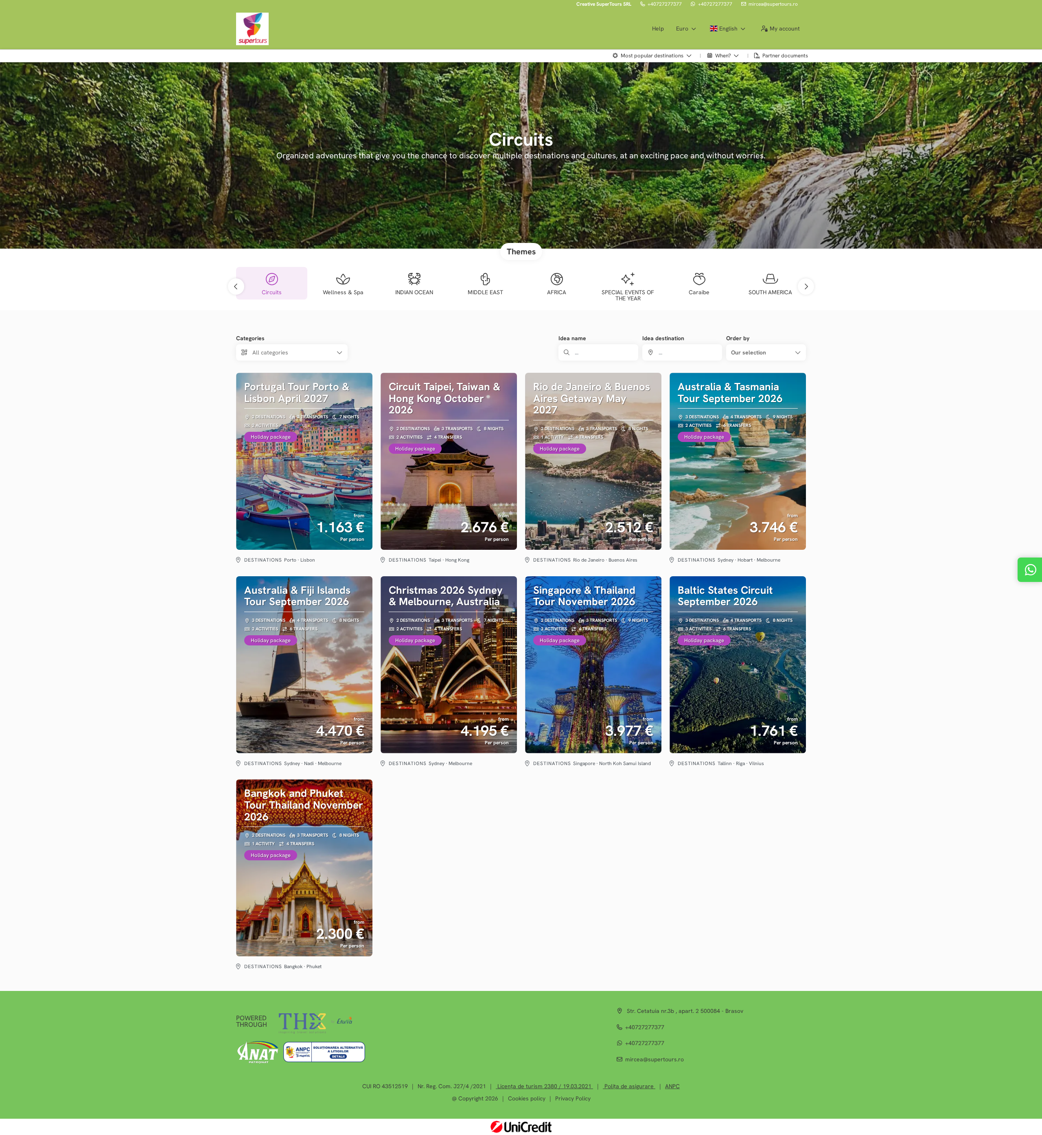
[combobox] (682, 352)
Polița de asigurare (629, 1086)
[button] (236, 286)
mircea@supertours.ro (773, 4)
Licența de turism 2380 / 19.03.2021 (544, 1086)
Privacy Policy (573, 1098)
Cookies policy (526, 1098)
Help (658, 28)
